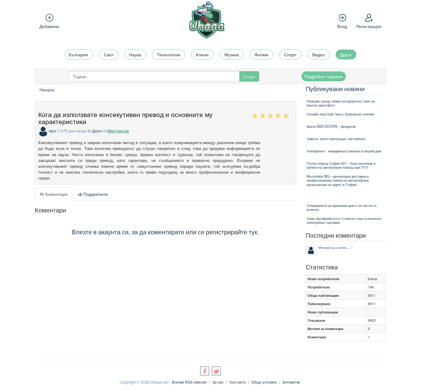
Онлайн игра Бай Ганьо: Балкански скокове (340, 113)
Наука (135, 54)
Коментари (55, 194)
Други (345, 54)
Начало (47, 90)
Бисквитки (291, 382)
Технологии (168, 54)
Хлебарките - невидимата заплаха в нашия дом (344, 150)
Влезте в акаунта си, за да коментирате (128, 231)
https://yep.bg (118, 130)
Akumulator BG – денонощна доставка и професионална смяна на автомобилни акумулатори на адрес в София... (338, 180)
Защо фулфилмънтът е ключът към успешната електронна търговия (344, 220)
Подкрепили (95, 194)
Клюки (202, 54)
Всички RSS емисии (189, 382)
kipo (52, 130)
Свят (108, 54)
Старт (249, 76)
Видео (318, 54)
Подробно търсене (324, 76)
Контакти (238, 382)
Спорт (290, 54)
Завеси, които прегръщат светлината (336, 138)
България (78, 54)
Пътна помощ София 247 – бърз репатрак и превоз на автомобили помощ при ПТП (341, 165)
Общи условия (264, 382)
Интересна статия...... (335, 247)
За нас (218, 382)
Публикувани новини (335, 88)
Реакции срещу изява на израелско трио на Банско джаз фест (341, 103)
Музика (231, 54)
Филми (261, 54)
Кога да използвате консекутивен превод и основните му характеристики (125, 118)
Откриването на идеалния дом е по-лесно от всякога (342, 207)
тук (253, 231)
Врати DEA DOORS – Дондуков (331, 126)
